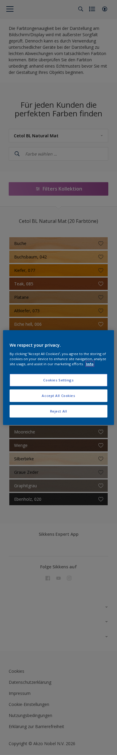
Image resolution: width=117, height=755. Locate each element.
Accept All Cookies (58, 395)
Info (90, 363)
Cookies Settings (58, 380)
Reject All (58, 411)
